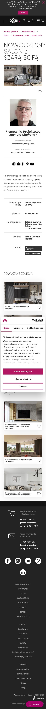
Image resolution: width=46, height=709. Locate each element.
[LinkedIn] (23, 574)
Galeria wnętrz (23, 584)
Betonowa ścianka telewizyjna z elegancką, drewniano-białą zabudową (18, 426)
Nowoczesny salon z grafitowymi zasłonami (18, 460)
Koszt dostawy (23, 638)
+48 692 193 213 (27, 519)
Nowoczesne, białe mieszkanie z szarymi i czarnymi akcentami (18, 494)
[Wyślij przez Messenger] (18, 164)
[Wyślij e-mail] (32, 164)
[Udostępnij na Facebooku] (23, 164)
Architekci (23, 602)
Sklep (23, 593)
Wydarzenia (23, 598)
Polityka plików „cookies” (23, 652)
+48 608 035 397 (27, 542)
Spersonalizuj (21, 379)
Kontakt (23, 624)
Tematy (23, 607)
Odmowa (23, 386)
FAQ (23, 687)
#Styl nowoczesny (33, 253)
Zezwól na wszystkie (23, 371)
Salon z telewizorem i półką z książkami (17, 307)
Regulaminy (23, 629)
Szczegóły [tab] (18, 328)
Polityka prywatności (23, 656)
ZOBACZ (23, 13)
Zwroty (23, 643)
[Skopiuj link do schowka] (14, 164)
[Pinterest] (38, 563)
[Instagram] (18, 563)
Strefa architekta (23, 678)
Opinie (23, 664)
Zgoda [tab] (6, 328)
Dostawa (23, 633)
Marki (23, 612)
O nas (23, 683)
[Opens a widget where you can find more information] (34, 704)
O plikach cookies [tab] (35, 328)
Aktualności (23, 616)
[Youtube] (28, 563)
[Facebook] (8, 563)
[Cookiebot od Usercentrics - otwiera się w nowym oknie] (32, 320)
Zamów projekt (23, 669)
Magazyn (23, 589)
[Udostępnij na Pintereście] (28, 164)
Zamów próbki (23, 674)
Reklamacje (23, 647)
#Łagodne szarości (29, 249)
